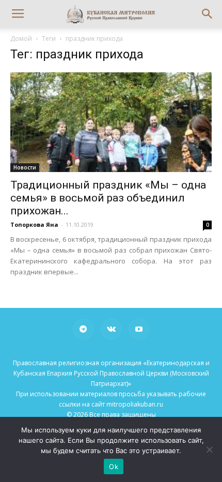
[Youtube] (139, 329)
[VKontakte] (111, 329)
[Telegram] (83, 329)
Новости (24, 167)
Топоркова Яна (34, 224)
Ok (113, 466)
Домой (21, 38)
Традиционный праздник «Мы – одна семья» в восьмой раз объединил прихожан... (108, 198)
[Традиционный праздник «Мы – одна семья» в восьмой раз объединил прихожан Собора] (111, 122)
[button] (207, 14)
